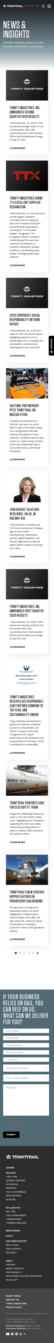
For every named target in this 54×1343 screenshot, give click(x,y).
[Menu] (49, 6)
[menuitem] (32, 6)
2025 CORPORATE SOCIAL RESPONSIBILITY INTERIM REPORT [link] (25, 319)
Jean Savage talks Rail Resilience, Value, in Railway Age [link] (25, 513)
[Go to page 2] (38, 953)
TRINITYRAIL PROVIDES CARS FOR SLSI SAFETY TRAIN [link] (27, 805)
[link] (27, 85)
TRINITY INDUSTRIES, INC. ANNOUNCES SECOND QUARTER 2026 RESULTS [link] (25, 112)
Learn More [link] (17, 265)
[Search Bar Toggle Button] (43, 6)
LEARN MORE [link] (17, 148)
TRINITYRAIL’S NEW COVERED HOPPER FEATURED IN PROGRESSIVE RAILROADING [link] (27, 896)
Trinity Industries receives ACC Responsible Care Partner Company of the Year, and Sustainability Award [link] (26, 706)
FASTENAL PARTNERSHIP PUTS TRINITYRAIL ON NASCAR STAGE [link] (24, 410)
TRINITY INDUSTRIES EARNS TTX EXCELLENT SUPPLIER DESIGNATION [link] (26, 202)
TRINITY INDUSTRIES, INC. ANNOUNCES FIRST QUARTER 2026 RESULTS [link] (27, 611)
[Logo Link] (13, 6)
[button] (11, 1135)
